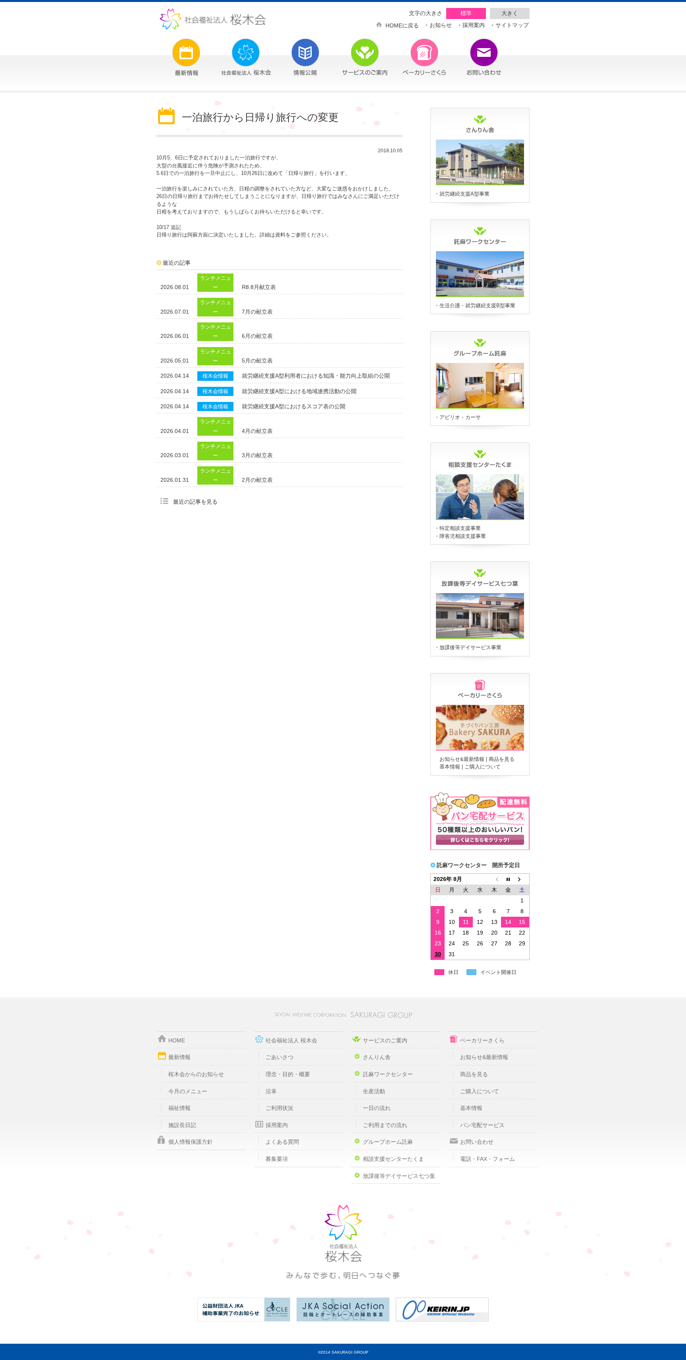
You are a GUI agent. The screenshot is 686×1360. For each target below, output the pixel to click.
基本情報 (449, 767)
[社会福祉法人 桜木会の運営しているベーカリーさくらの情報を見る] (412, 52)
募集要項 (277, 1159)
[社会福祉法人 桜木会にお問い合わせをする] (472, 52)
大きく (509, 13)
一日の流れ (377, 1108)
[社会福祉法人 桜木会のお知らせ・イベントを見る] (174, 52)
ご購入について (482, 767)
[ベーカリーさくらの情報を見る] (480, 749)
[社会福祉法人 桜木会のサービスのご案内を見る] (353, 52)
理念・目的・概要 (288, 1074)
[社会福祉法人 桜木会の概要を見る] (234, 52)
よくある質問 (282, 1142)
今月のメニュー (187, 1091)
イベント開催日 (498, 972)
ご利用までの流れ (385, 1125)
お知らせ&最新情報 (461, 759)
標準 (466, 13)
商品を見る (501, 759)
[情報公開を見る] (293, 52)
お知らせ (441, 24)
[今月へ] (508, 879)
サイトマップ (512, 24)
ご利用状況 (279, 1108)
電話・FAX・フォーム (487, 1159)
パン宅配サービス (482, 1125)
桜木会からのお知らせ (196, 1074)
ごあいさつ (279, 1057)
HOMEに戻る (402, 24)
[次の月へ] (522, 879)
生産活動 (374, 1091)
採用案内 (473, 24)
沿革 (271, 1091)
